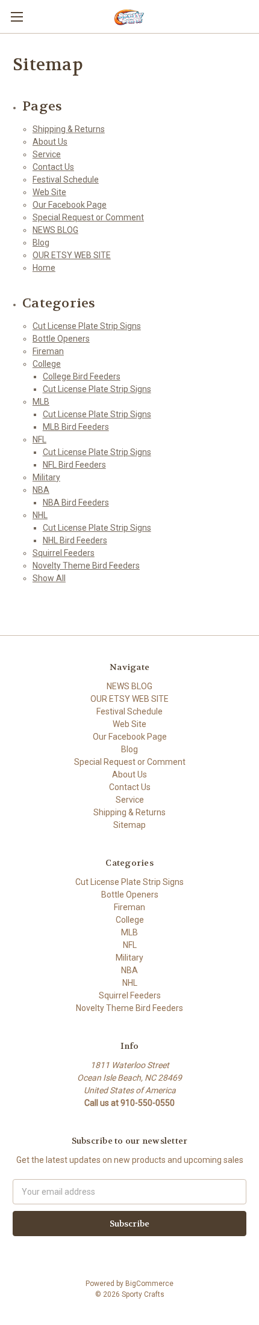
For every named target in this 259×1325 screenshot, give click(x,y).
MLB (41, 401)
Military (46, 477)
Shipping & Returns (69, 129)
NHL (40, 515)
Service (47, 154)
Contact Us (53, 167)
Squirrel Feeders (64, 553)
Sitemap (129, 825)
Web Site (49, 192)
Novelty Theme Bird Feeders (86, 565)
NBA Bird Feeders (76, 502)
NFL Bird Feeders (74, 464)
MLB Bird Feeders (76, 427)
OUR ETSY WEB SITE (72, 255)
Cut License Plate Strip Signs (87, 326)
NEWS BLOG (55, 230)
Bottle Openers (61, 338)
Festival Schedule (66, 179)
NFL (39, 439)
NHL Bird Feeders (75, 540)
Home (44, 268)
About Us (50, 141)
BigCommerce (149, 1283)
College (47, 364)
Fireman (48, 351)
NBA (41, 490)
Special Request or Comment (88, 217)
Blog (41, 242)
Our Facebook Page (70, 205)
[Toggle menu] (16, 16)
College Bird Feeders (81, 376)
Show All (49, 578)
